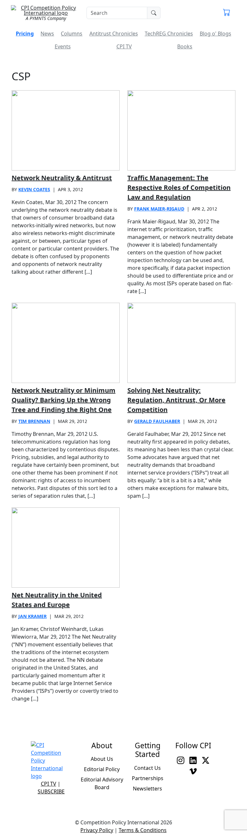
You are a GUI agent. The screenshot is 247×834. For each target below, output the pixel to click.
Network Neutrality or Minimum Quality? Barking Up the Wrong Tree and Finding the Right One (63, 400)
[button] (226, 12)
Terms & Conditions (143, 830)
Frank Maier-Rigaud (159, 209)
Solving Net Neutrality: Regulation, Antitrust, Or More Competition (176, 400)
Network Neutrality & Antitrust (62, 177)
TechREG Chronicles (169, 33)
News (47, 33)
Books (184, 46)
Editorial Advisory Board (102, 783)
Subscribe (51, 791)
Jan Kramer (32, 616)
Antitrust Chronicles (113, 33)
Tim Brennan (34, 421)
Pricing (25, 33)
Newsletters (147, 788)
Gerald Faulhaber (157, 421)
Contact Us (147, 767)
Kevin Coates (34, 189)
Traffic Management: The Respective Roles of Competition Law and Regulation (179, 187)
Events (63, 46)
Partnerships (147, 778)
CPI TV (124, 46)
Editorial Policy (102, 769)
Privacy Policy (96, 830)
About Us (102, 758)
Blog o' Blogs (215, 33)
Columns (71, 33)
